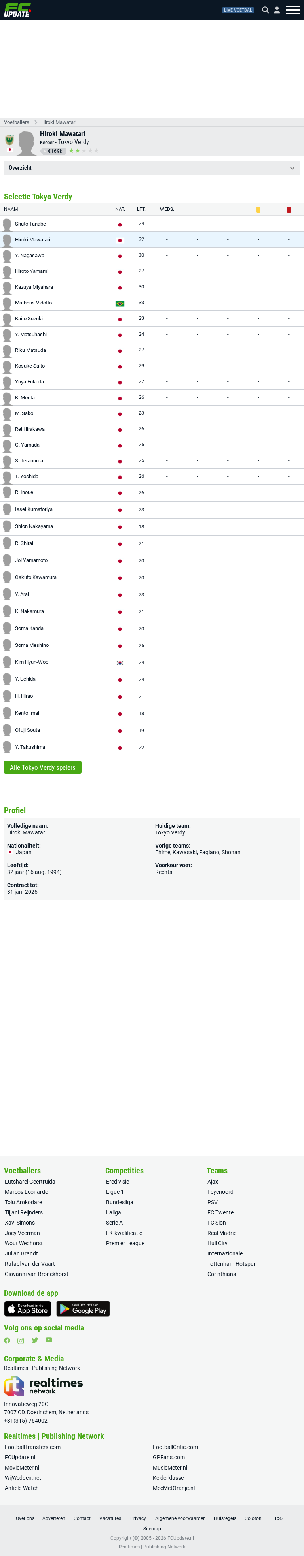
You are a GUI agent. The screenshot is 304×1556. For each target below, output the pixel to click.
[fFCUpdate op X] (35, 1340)
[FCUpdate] (17, 10)
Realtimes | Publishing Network (152, 1547)
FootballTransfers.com (33, 1447)
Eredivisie (117, 1181)
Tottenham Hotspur (231, 1264)
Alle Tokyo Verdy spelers (43, 767)
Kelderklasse (168, 1478)
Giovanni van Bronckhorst (36, 1274)
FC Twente (220, 1212)
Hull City (217, 1243)
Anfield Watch (22, 1488)
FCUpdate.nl (20, 1457)
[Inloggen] (274, 10)
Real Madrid (222, 1233)
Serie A (114, 1223)
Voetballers (16, 122)
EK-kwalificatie (124, 1233)
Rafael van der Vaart (30, 1264)
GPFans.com (169, 1457)
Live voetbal (238, 10)
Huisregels (225, 1518)
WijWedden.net (23, 1478)
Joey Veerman (22, 1233)
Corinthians (221, 1274)
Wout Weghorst (24, 1243)
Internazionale (225, 1253)
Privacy (138, 1518)
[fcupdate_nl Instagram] (20, 1340)
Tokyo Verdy (73, 142)
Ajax (212, 1181)
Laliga (113, 1212)
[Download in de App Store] (27, 1309)
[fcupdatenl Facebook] (7, 1340)
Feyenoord (220, 1192)
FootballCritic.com (175, 1447)
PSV (212, 1202)
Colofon (253, 1518)
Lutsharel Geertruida (30, 1181)
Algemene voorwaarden (180, 1518)
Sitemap (152, 1529)
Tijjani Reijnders (24, 1212)
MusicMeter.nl (170, 1467)
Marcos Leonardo (26, 1192)
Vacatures (110, 1518)
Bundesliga (119, 1202)
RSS (279, 1518)
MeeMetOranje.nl (174, 1488)
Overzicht (20, 167)
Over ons (25, 1518)
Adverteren (53, 1518)
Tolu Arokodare (23, 1202)
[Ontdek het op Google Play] (83, 1309)
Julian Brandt (21, 1253)
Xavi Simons (20, 1223)
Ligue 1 (115, 1192)
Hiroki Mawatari (58, 122)
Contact (82, 1518)
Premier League (125, 1243)
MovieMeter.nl (22, 1467)
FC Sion (216, 1223)
